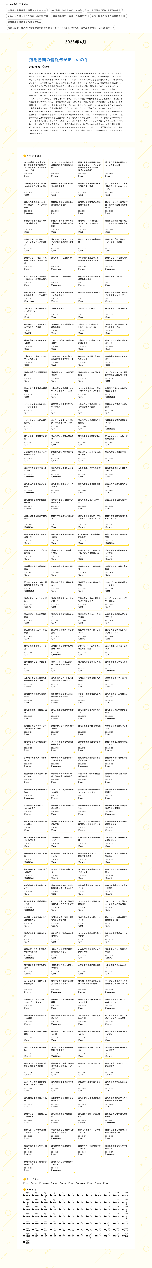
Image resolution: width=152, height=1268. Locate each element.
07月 (37, 1194)
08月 (28, 1194)
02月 (64, 1194)
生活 (72, 1183)
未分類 (64, 1183)
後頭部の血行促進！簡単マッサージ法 (27, 10)
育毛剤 (99, 1183)
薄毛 (106, 1183)
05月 (126, 1194)
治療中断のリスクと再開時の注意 (108, 15)
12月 (82, 1194)
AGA (27, 1183)
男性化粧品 (81, 1183)
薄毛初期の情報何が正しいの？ (59, 59)
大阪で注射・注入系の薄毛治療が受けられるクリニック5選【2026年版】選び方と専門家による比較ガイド (61, 27)
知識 (90, 1183)
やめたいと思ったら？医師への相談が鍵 (28, 15)
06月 (108, 1201)
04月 (46, 1195)
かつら (35, 1183)
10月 (99, 1194)
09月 (108, 1194)
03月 (55, 1194)
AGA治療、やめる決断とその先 (66, 10)
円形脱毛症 (45, 1183)
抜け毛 (55, 1183)
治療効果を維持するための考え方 (24, 21)
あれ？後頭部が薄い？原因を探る (104, 10)
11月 (91, 1194)
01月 (73, 1194)
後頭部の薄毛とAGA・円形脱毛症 (70, 15)
